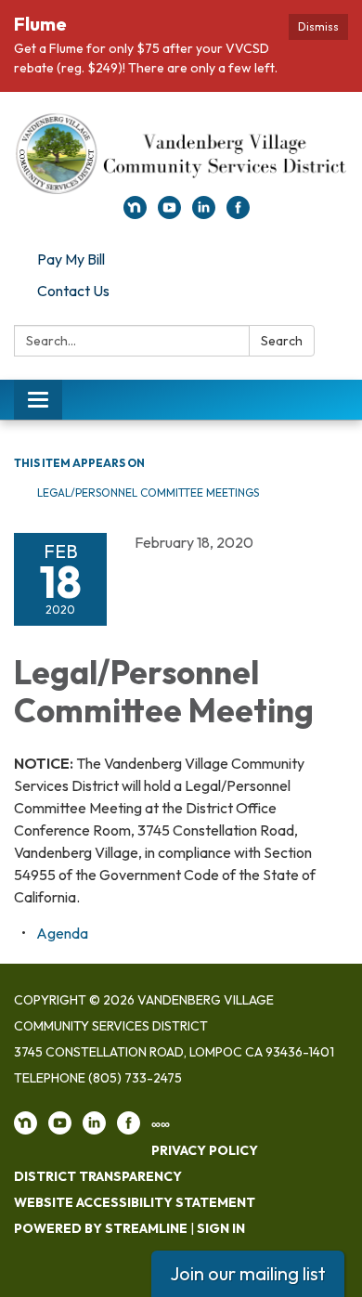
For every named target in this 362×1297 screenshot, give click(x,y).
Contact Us (73, 290)
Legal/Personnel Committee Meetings (148, 492)
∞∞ (160, 1124)
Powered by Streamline (100, 1228)
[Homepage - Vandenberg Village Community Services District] (181, 153)
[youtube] (169, 213)
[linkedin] (203, 213)
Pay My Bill (71, 259)
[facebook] (238, 213)
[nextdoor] (135, 213)
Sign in (221, 1228)
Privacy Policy (204, 1150)
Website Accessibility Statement (134, 1202)
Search (282, 340)
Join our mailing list (248, 1273)
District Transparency (98, 1176)
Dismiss (318, 26)
